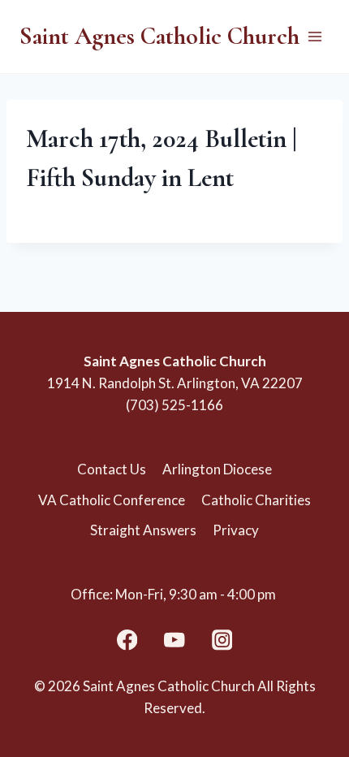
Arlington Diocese (217, 469)
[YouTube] (175, 640)
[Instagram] (222, 640)
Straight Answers (143, 530)
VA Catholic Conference (111, 499)
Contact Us (111, 469)
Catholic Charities (256, 499)
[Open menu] (314, 36)
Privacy (236, 530)
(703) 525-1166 (174, 404)
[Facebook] (127, 640)
